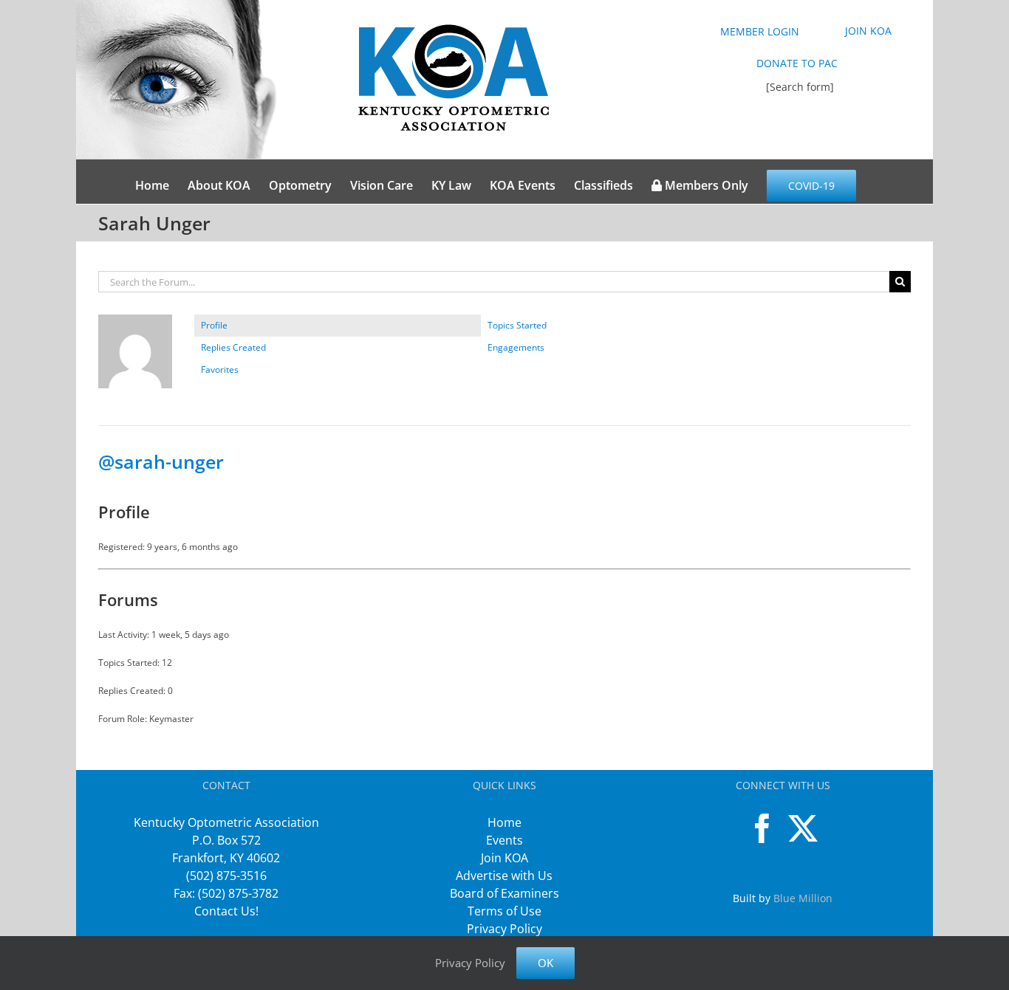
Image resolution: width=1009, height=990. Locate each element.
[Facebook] (762, 828)
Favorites (220, 369)
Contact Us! (226, 911)
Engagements (516, 347)
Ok (545, 962)
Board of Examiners (504, 893)
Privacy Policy (504, 929)
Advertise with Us (504, 875)
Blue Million (802, 898)
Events (504, 840)
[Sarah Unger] (135, 320)
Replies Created (233, 347)
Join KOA (504, 858)
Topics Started (517, 325)
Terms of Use (504, 911)
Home (504, 822)
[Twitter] (803, 828)
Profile (214, 325)
